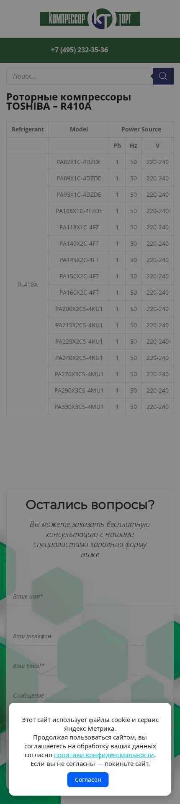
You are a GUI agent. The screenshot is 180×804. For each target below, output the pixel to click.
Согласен (88, 779)
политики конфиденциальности (104, 754)
